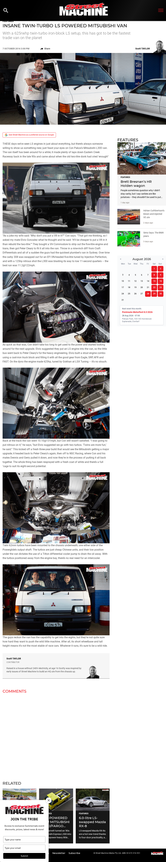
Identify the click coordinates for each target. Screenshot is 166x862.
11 (129, 281)
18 (129, 287)
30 (161, 294)
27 (142, 294)
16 (161, 281)
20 (142, 287)
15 (154, 281)
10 (123, 281)
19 (135, 287)
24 (123, 294)
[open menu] (160, 10)
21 (148, 287)
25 (129, 294)
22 (154, 287)
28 (148, 294)
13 (142, 281)
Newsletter (59, 853)
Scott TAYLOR (13, 658)
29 (154, 294)
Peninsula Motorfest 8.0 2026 (137, 312)
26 (135, 294)
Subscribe (74, 853)
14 (148, 281)
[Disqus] (56, 735)
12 (135, 281)
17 (123, 287)
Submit (24, 855)
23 (161, 287)
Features (8, 21)
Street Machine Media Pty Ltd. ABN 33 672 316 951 (117, 853)
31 (123, 300)
